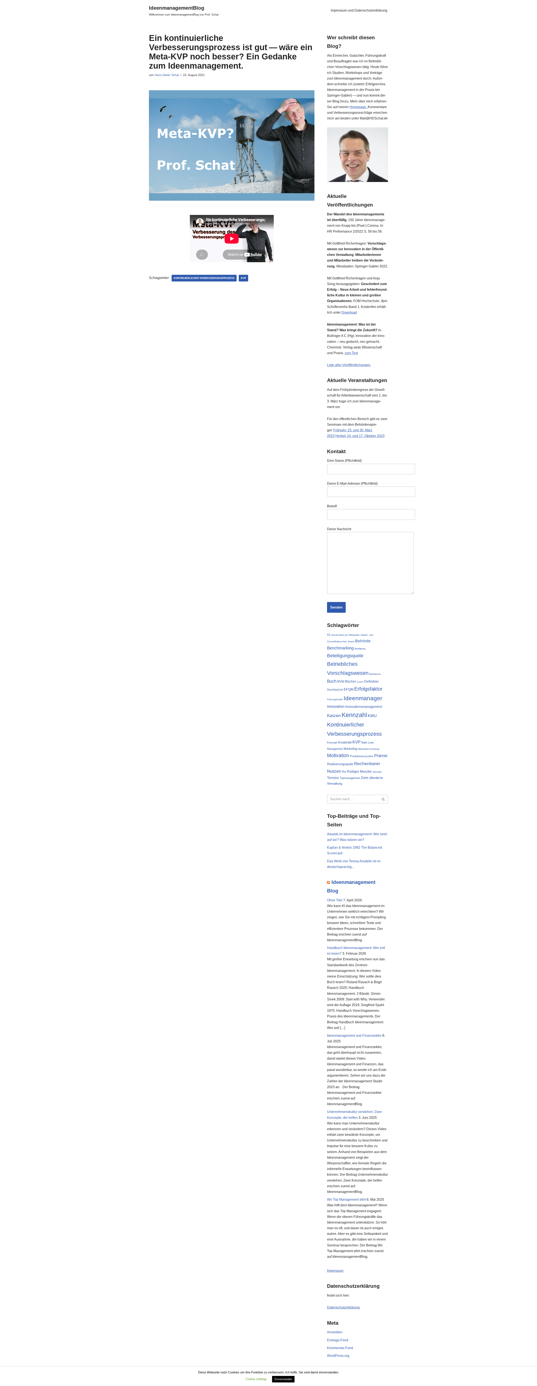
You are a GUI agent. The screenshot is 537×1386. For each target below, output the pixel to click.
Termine (333, 778)
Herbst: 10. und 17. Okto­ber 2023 (360, 436)
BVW (340, 681)
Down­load (349, 312)
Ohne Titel (334, 900)
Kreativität (345, 742)
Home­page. (358, 107)
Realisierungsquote (340, 764)
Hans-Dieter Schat (167, 75)
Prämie (380, 755)
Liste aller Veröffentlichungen (349, 365)
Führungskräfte (335, 699)
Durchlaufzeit (335, 689)
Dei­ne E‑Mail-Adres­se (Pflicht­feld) (352, 483)
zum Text (351, 353)
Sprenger (377, 772)
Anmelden (334, 1332)
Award (351, 641)
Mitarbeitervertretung (368, 749)
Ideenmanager (363, 698)
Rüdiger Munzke (359, 771)
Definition (371, 681)
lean (364, 742)
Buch (331, 681)
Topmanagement (350, 778)
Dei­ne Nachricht (339, 529)
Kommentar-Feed (340, 1348)
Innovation (335, 706)
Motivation (338, 755)
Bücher (350, 681)
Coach (360, 682)
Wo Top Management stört (346, 1199)
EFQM (348, 689)
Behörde (363, 641)
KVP (243, 278)
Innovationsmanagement (363, 706)
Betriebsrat (375, 674)
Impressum (335, 1270)
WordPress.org (338, 1355)
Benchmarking (340, 648)
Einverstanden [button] (283, 1379)
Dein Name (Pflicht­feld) (344, 460)
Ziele (364, 778)
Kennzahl (354, 714)
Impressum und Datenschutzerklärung (359, 10)
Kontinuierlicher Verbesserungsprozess (204, 278)
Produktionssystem (361, 756)
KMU (372, 715)
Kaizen (334, 715)
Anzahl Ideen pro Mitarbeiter (345, 635)
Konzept (332, 742)
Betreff (332, 506)
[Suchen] (383, 799)
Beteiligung (360, 648)
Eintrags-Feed (337, 1340)
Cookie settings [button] (256, 1379)
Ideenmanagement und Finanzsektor (354, 1035)
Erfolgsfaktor (368, 689)
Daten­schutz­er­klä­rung (343, 1307)
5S (328, 634)
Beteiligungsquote (345, 655)
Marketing (350, 748)
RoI (344, 771)
